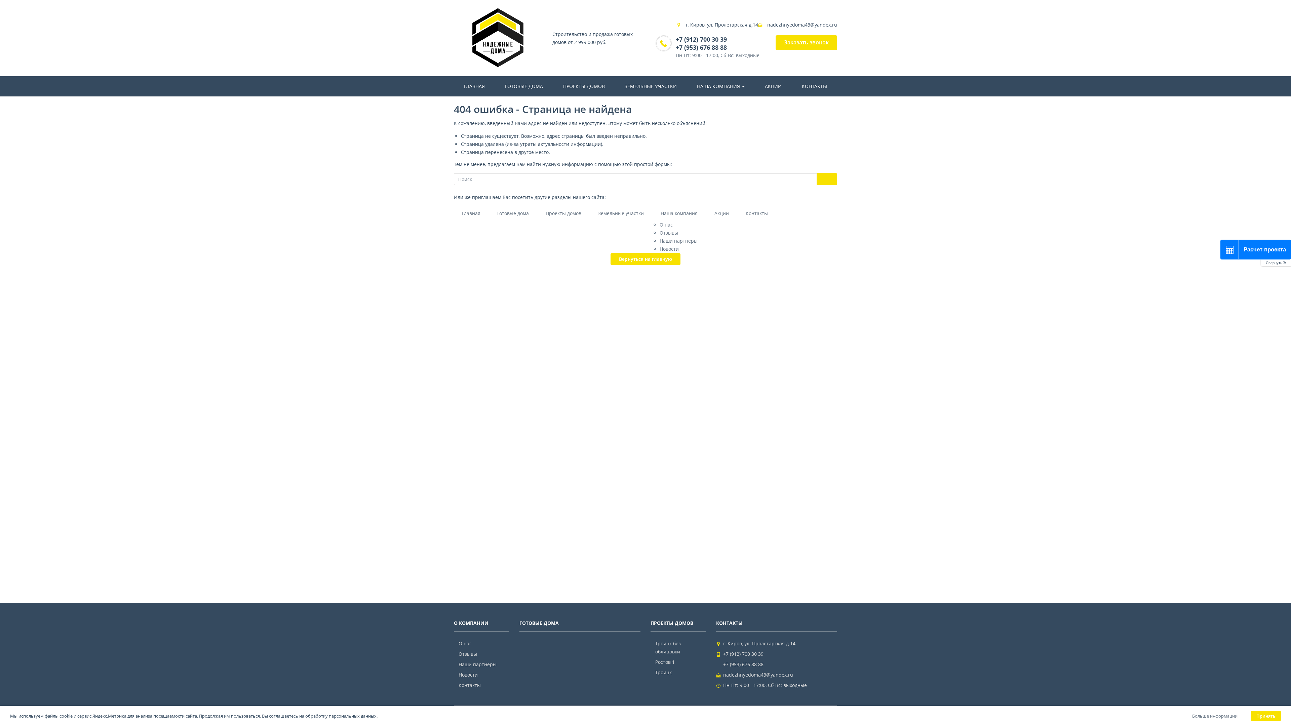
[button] (1276, 262)
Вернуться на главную (645, 259)
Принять (1266, 716)
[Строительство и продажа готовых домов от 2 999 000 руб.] (498, 38)
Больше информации (1215, 716)
